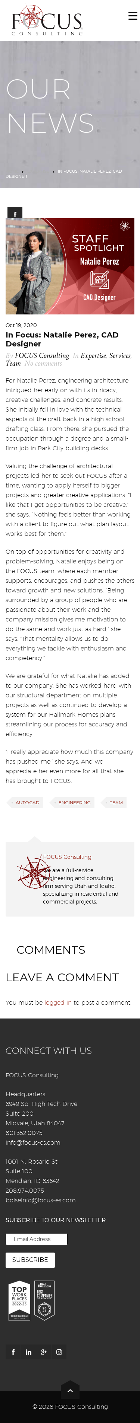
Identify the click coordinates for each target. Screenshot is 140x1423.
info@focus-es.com (33, 1142)
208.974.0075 (25, 1190)
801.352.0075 (24, 1132)
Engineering (75, 802)
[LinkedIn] (28, 1351)
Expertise (38, 171)
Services (120, 356)
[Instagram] (59, 1351)
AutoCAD (28, 802)
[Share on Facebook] (14, 214)
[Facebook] (13, 1351)
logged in (58, 1002)
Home (12, 171)
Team (13, 363)
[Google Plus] (43, 1351)
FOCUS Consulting (42, 356)
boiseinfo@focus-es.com (41, 1200)
